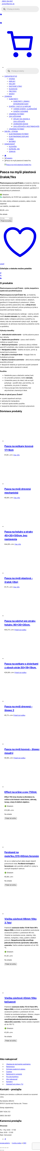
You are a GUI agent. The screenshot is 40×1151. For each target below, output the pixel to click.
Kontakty (9, 1082)
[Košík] (20, 63)
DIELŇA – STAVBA (11, 131)
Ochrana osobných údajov (15, 1069)
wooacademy (5, 1143)
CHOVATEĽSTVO (10, 76)
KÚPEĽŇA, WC (14, 149)
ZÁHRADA (8, 96)
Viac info (16, 455)
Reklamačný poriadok (14, 1074)
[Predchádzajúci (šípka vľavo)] (1, 1150)
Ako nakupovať (11, 1079)
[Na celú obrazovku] (3, 1147)
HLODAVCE (13, 89)
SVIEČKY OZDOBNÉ (20, 111)
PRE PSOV (13, 91)
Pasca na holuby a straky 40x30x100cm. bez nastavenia (18, 535)
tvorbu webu (16, 1143)
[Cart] (1, 14)
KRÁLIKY (12, 81)
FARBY (11, 139)
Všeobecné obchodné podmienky (18, 1064)
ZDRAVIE (12, 151)
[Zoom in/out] (1, 1147)
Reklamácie (10, 1067)
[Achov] (8, 20)
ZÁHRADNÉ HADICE (20, 124)
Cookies (9, 1072)
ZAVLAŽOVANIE (15, 116)
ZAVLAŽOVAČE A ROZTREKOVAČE (26, 126)
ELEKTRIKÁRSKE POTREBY (19, 134)
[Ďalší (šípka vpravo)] (3, 1150)
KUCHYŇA (13, 146)
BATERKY (12, 141)
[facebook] (5, 1139)
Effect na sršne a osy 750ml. (20, 792)
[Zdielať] (5, 1147)
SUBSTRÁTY (13, 99)
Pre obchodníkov (12, 1077)
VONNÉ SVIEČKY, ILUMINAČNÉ (25, 109)
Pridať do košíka (6, 221)
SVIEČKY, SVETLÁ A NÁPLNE (20, 106)
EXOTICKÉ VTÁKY (15, 86)
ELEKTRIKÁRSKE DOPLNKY (19, 136)
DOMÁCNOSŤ (9, 144)
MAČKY (12, 94)
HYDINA (12, 79)
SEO (24, 1143)
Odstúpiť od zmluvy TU (14, 1084)
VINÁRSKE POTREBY (16, 114)
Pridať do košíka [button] (20, 630)
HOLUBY (12, 84)
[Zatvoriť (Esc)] (7, 1147)
